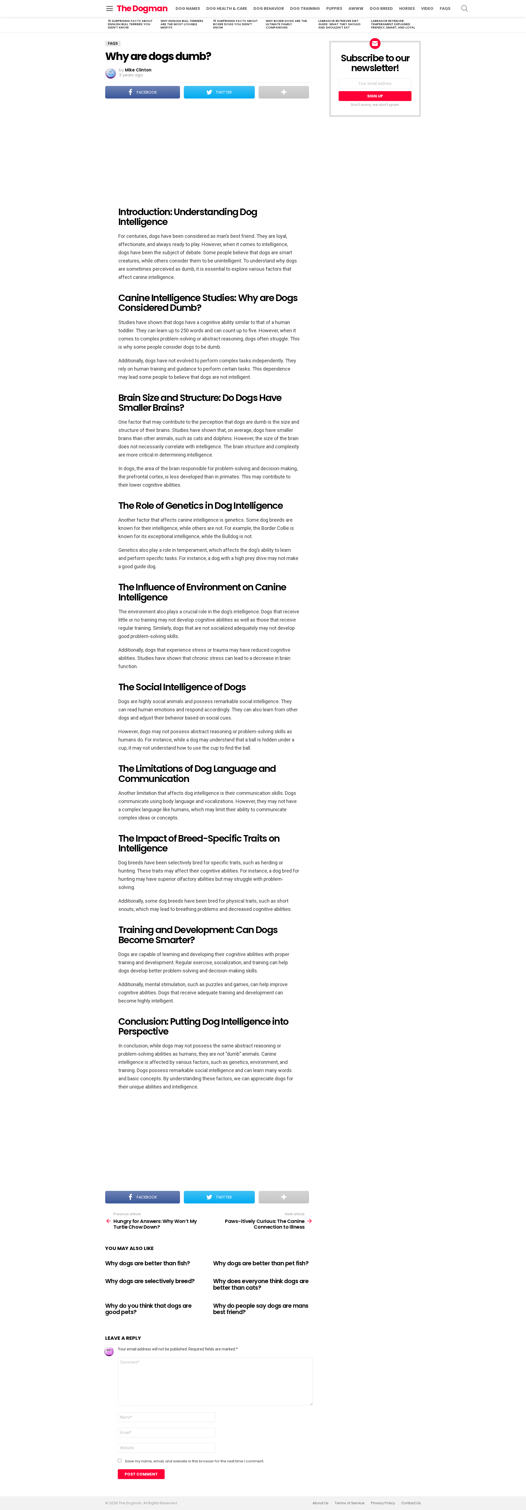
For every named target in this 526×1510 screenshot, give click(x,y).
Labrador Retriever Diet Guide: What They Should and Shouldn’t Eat (339, 24)
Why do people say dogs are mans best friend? (260, 1309)
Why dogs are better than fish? (147, 1263)
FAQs (445, 8)
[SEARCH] (464, 8)
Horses (407, 8)
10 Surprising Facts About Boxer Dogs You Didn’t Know (235, 24)
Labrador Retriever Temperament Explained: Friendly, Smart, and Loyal (393, 24)
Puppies (334, 8)
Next (418, 24)
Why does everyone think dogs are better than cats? (260, 1284)
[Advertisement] (209, 149)
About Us (320, 1503)
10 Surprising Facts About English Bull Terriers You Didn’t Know (130, 24)
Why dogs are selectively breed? (150, 1281)
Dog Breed (381, 8)
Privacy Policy (383, 1503)
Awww (356, 8)
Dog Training (305, 8)
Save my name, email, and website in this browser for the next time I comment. (194, 1461)
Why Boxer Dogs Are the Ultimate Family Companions (286, 24)
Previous (108, 24)
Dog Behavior (268, 8)
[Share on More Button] (284, 92)
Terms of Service (350, 1503)
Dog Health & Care (226, 8)
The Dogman (142, 8)
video (427, 8)
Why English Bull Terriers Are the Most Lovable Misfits (182, 24)
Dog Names (188, 8)
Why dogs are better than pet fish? (260, 1263)
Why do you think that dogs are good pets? (148, 1309)
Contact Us (411, 1503)
